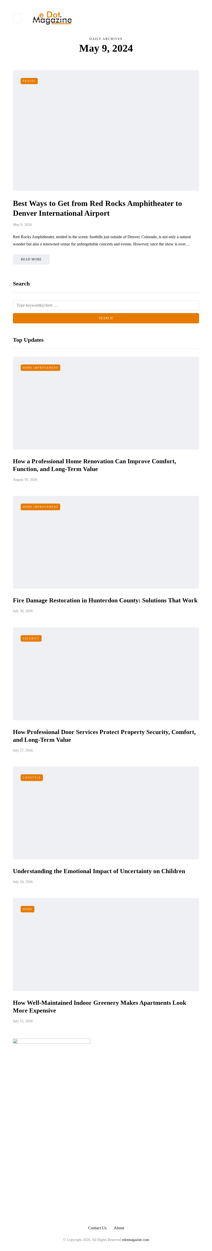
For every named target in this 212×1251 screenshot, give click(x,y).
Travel (29, 80)
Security (31, 638)
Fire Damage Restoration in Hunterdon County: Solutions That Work (105, 600)
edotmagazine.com (135, 1240)
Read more (31, 259)
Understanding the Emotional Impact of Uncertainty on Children (99, 871)
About (119, 1228)
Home (27, 909)
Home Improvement (40, 367)
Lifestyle (32, 777)
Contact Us (97, 1228)
